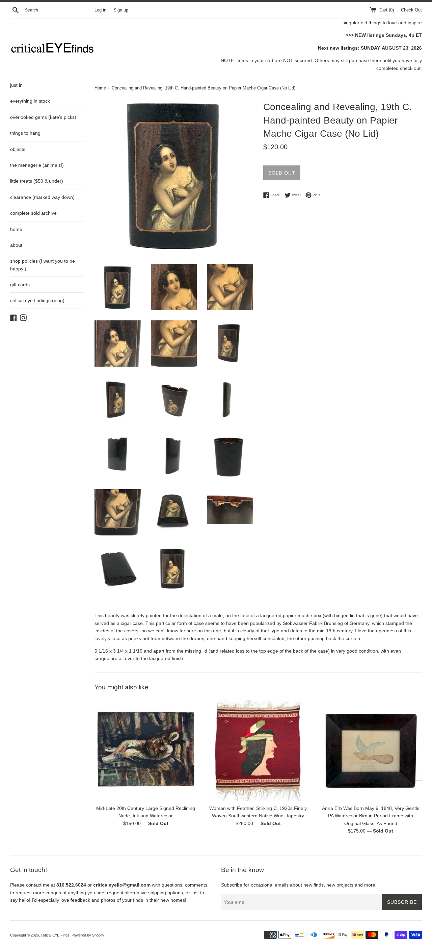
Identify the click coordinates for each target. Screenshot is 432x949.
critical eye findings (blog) (37, 300)
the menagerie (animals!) (37, 165)
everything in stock (30, 101)
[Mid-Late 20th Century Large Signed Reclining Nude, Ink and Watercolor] (145, 750)
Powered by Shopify (88, 935)
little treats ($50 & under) (36, 181)
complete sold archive (33, 213)
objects (17, 149)
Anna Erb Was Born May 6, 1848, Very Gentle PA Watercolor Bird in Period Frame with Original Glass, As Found (371, 816)
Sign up (120, 10)
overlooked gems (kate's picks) (43, 117)
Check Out (411, 10)
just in (16, 85)
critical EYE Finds (55, 935)
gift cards (20, 284)
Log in (100, 10)
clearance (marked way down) (42, 197)
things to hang (25, 133)
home (16, 229)
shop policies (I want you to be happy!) (42, 264)
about (16, 245)
